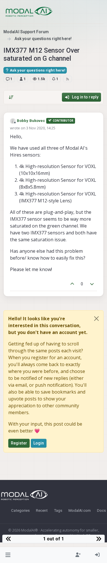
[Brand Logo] (29, 12)
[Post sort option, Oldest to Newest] (11, 97)
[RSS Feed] (67, 79)
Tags (58, 510)
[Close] (96, 319)
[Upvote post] (72, 284)
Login (38, 443)
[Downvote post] (92, 284)
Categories (20, 510)
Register (19, 443)
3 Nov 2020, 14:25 (40, 128)
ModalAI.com (79, 510)
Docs (101, 510)
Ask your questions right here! (37, 70)
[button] (8, 555)
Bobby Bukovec (31, 120)
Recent (42, 510)
